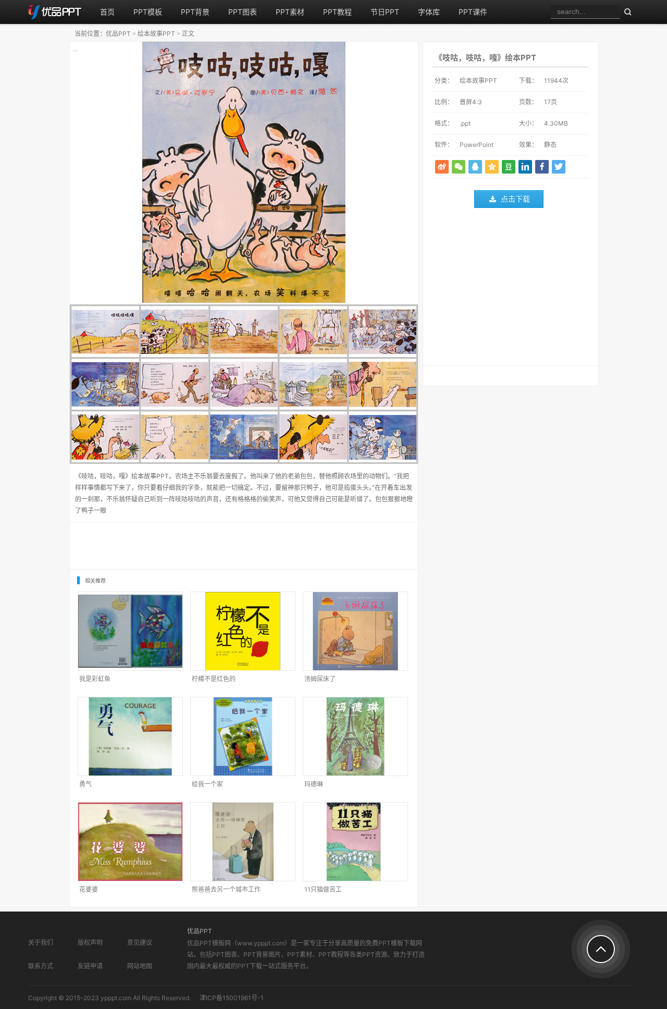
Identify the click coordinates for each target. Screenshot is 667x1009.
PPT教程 (337, 11)
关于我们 (40, 942)
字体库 (429, 11)
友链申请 (90, 966)
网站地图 (139, 966)
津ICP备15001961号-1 (232, 998)
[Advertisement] (511, 289)
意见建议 (139, 942)
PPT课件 (473, 11)
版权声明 (90, 942)
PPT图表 (242, 11)
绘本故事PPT (156, 34)
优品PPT (118, 34)
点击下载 (515, 198)
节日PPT (384, 11)
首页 (107, 11)
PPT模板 (147, 11)
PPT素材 (290, 11)
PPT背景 (195, 11)
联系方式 (40, 966)
